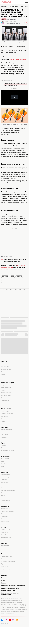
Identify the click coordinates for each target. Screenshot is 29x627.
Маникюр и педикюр (6, 392)
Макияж (3, 390)
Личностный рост (6, 477)
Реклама (4, 583)
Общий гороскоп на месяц (8, 561)
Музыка (3, 374)
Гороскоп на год (5, 564)
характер (5, 276)
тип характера (14, 280)
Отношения (5, 456)
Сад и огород (5, 434)
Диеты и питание (6, 395)
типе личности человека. (17, 59)
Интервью (4, 377)
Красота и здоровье (8, 383)
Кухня (3, 443)
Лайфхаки (4, 437)
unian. (3, 76)
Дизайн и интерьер (6, 429)
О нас (3, 580)
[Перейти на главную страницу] (6, 2)
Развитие (4, 472)
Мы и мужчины (5, 458)
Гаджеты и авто (5, 500)
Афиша (4, 543)
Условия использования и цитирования (10, 593)
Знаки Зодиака (5, 566)
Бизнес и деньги (5, 474)
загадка (4, 280)
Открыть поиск (22, 2)
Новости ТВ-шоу (5, 529)
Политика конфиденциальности (13, 585)
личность (5, 283)
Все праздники (5, 521)
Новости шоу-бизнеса (7, 364)
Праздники (5, 506)
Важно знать (4, 482)
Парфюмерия (5, 400)
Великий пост (5, 516)
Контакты (4, 578)
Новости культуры (6, 548)
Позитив (3, 498)
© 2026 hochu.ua (5, 624)
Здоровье (4, 398)
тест (12, 276)
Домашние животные (7, 432)
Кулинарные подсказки (7, 450)
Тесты (4, 19)
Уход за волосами (6, 387)
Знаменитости (5, 366)
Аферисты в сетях (6, 537)
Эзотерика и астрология (8, 490)
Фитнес (3, 403)
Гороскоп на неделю (6, 558)
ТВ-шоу (4, 527)
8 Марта (3, 514)
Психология (4, 479)
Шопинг (3, 421)
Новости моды (5, 411)
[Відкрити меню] (26, 2)
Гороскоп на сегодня (6, 556)
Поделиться (26, 22)
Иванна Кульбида (10, 21)
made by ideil (23, 624)
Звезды (4, 362)
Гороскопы (5, 554)
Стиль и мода (6, 409)
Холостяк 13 (4, 532)
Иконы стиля (4, 416)
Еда (2, 448)
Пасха (3, 519)
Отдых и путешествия (7, 493)
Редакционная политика (10, 588)
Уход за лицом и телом (7, 385)
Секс (2, 461)
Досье (3, 371)
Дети (2, 466)
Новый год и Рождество (7, 511)
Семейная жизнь (5, 463)
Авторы (4, 575)
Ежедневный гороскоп (7, 569)
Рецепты (3, 445)
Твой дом (4, 427)
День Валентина (5, 508)
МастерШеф (4, 534)
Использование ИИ (8, 591)
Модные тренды (5, 418)
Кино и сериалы (5, 545)
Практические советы (7, 413)
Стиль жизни (6, 488)
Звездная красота (6, 369)
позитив (19, 276)
